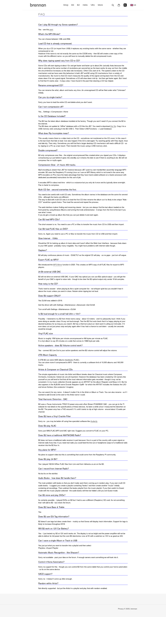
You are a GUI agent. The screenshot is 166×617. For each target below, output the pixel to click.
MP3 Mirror (57, 264)
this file (113, 126)
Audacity (94, 421)
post (51, 29)
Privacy (121, 609)
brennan (134, 609)
